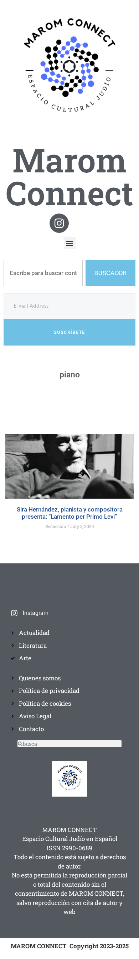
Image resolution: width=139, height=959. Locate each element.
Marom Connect (69, 176)
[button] (70, 243)
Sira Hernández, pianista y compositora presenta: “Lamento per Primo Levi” (70, 513)
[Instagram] (59, 223)
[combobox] (43, 273)
